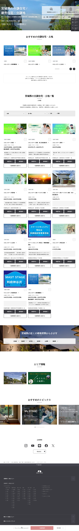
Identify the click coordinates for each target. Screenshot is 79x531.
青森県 (23, 341)
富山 (19, 496)
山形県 (46, 341)
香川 (29, 500)
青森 (7, 491)
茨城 (13, 498)
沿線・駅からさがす (46, 487)
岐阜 (19, 491)
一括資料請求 (42, 528)
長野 (13, 507)
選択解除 (59, 528)
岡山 (29, 491)
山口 (29, 493)
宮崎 (35, 498)
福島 (7, 500)
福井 (19, 498)
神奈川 (14, 493)
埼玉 (13, 495)
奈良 (24, 496)
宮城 (7, 495)
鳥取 (29, 495)
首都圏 (14, 489)
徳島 (29, 498)
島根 (29, 496)
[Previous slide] (70, 69)
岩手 (7, 493)
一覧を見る (38, 451)
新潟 (13, 505)
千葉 (13, 496)
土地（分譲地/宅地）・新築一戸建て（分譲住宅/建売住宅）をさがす (23, 462)
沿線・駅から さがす (76, 22)
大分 (35, 496)
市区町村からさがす (46, 485)
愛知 (19, 489)
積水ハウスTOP (6, 462)
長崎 (35, 493)
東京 (13, 491)
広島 (29, 489)
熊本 (35, 495)
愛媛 (29, 502)
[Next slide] (74, 69)
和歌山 (25, 498)
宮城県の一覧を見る (6, 24)
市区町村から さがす (76, 19)
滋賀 (24, 495)
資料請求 (21, 161)
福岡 (35, 489)
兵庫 (24, 491)
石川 (19, 500)
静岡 (19, 493)
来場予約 (9, 161)
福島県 (54, 341)
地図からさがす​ (45, 491)
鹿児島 (35, 500)
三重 (19, 495)
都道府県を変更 (20, 24)
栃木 (13, 500)
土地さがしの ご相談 (76, 28)
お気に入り (76, 25)
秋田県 (38, 341)
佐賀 (35, 491)
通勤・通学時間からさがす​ (47, 489)
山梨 (13, 504)
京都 (24, 493)
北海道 (15, 341)
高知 (29, 504)
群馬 (13, 502)
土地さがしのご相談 (46, 496)
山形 (7, 498)
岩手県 (30, 341)
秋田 (7, 496)
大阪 (24, 489)
